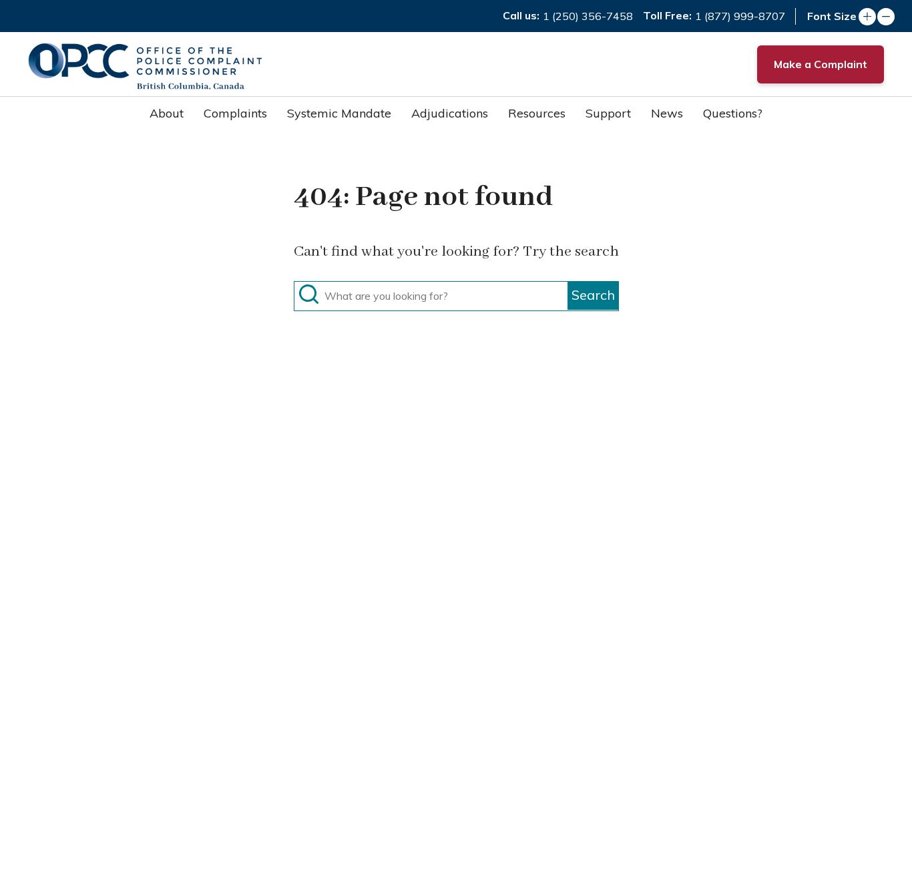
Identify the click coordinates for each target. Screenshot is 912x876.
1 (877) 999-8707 (740, 16)
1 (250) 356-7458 (588, 16)
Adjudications (449, 113)
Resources (536, 113)
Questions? (732, 113)
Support (608, 113)
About (167, 113)
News (667, 113)
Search (593, 294)
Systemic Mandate (339, 113)
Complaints (235, 113)
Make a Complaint (820, 64)
